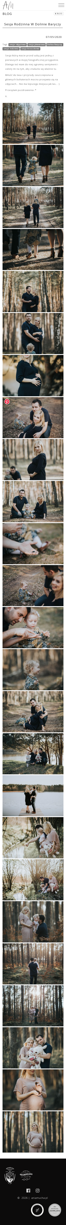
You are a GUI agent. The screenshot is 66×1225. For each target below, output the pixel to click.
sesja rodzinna (11, 49)
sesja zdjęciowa (17, 44)
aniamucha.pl (39, 1197)
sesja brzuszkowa (30, 49)
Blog (59, 13)
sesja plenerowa (36, 44)
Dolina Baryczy (54, 44)
